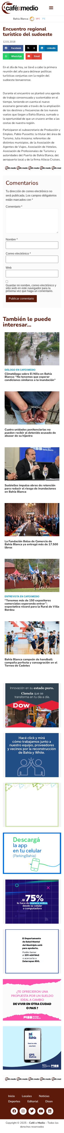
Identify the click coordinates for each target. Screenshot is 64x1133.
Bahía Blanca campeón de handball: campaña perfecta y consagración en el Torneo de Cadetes (31, 662)
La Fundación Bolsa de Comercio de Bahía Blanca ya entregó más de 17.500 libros (31, 544)
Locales (27, 1096)
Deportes (14, 1101)
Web (9, 267)
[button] (51, 7)
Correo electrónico (18, 253)
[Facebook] (14, 1111)
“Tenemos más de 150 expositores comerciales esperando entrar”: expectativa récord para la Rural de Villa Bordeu (32, 605)
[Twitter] (32, 1111)
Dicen (49, 1101)
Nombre (12, 239)
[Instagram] (23, 1111)
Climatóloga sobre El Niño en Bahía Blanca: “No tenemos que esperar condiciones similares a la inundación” (30, 377)
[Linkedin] (49, 1111)
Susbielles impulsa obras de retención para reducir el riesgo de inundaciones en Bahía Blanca (30, 488)
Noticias (44, 1096)
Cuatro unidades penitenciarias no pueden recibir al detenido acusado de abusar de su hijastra (30, 433)
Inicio (11, 1096)
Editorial (32, 1101)
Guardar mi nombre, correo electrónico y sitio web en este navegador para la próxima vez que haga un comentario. (31, 288)
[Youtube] (40, 1111)
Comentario (14, 206)
